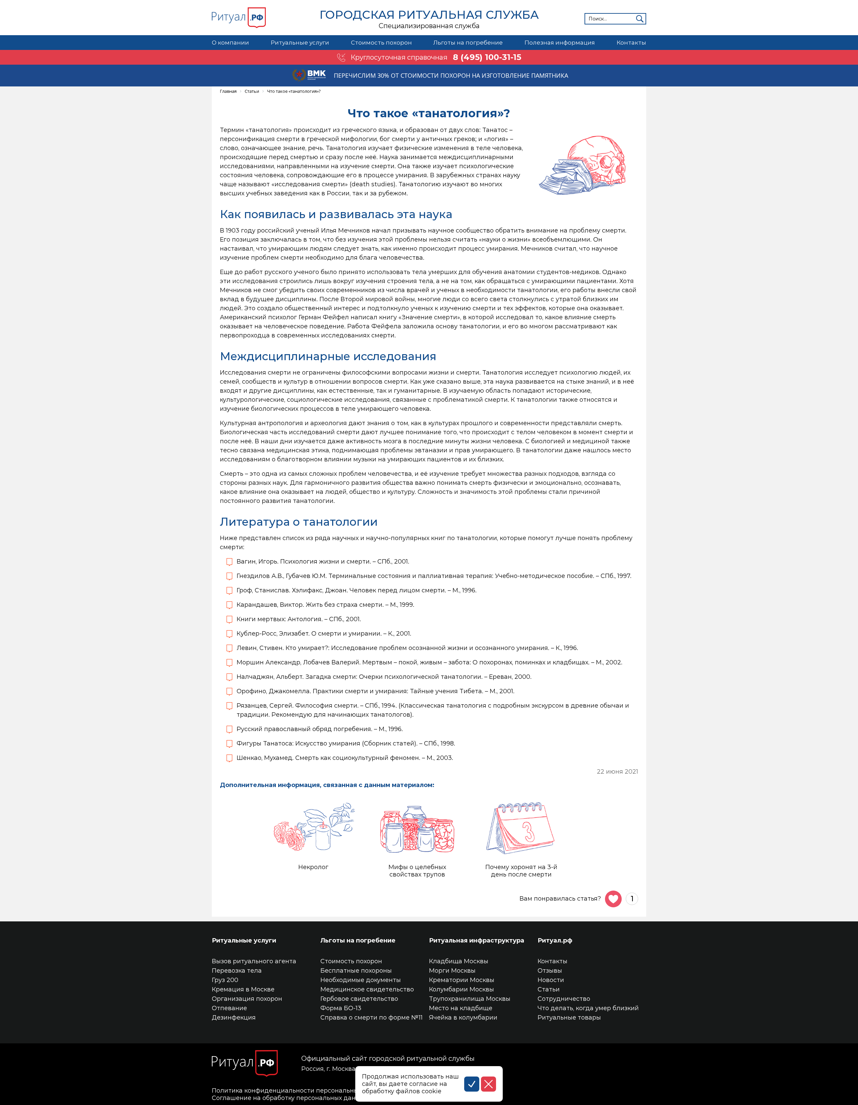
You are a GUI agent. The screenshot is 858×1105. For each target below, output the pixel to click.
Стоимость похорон (381, 42)
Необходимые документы (360, 980)
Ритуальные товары (569, 1017)
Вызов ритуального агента (254, 961)
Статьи (549, 989)
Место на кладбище (460, 1008)
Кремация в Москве (243, 989)
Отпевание (229, 1008)
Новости (551, 980)
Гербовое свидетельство (359, 998)
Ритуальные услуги (300, 42)
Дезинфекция (234, 1017)
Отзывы (550, 970)
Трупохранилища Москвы (469, 998)
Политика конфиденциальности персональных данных (299, 1090)
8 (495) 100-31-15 (487, 57)
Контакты (631, 42)
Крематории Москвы (461, 980)
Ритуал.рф (555, 940)
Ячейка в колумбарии (463, 1017)
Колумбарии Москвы (461, 989)
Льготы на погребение (468, 42)
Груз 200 (225, 980)
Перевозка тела (237, 970)
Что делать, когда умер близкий (588, 1008)
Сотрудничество (564, 998)
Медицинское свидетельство (367, 989)
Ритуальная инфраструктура (476, 940)
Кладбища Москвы (458, 961)
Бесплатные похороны (356, 970)
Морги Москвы (452, 970)
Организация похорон (247, 998)
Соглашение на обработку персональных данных (289, 1098)
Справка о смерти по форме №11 (371, 1017)
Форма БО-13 (340, 1008)
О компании (230, 42)
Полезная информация (560, 42)
